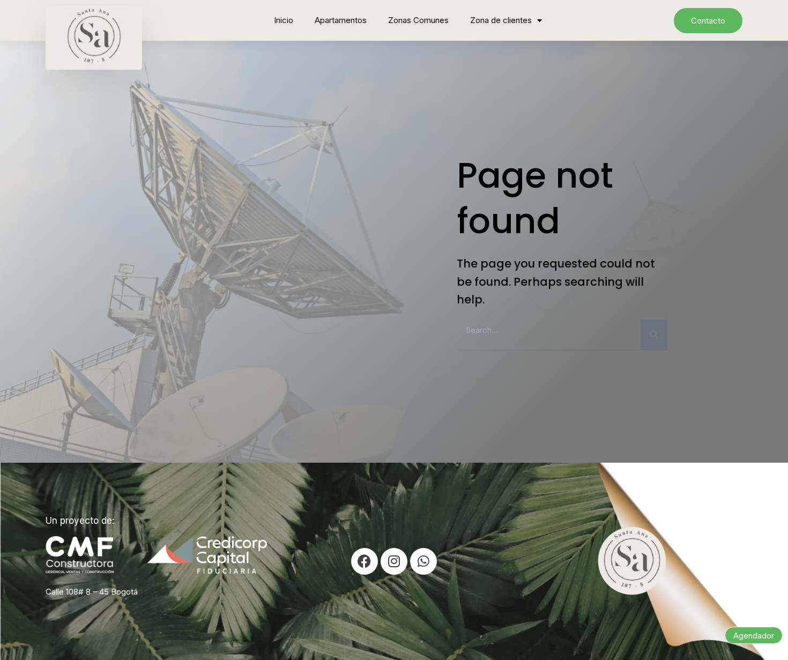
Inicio (283, 20)
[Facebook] (364, 561)
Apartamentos (341, 20)
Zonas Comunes (418, 20)
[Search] (654, 335)
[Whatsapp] (423, 561)
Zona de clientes (501, 20)
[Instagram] (394, 561)
